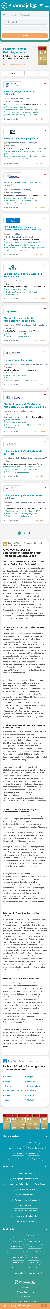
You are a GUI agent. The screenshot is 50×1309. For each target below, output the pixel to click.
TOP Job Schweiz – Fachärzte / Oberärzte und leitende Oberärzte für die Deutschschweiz (22, 228)
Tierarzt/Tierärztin (18, 360)
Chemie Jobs (17, 1153)
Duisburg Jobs (18, 1273)
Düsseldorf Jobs (34, 1246)
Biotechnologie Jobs (35, 1148)
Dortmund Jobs (15, 1252)
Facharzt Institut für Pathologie (19, 93)
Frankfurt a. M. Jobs (34, 1252)
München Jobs (34, 1241)
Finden (24, 35)
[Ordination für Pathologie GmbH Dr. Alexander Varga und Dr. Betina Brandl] (12, 444)
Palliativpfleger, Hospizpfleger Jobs (25, 1179)
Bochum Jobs (34, 1273)
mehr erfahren (41, 119)
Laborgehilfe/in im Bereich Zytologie (22, 452)
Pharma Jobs (34, 1153)
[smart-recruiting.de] (12, 220)
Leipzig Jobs (33, 1262)
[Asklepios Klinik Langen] (12, 267)
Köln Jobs (18, 1236)
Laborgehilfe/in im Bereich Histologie (22, 497)
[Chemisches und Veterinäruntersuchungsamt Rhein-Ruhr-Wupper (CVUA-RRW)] (12, 353)
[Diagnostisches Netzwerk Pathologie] (12, 131)
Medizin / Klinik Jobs (18, 1159)
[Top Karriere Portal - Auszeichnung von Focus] (25, 1121)
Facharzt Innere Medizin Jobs (17, 1184)
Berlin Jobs (32, 1236)
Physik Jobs (36, 1159)
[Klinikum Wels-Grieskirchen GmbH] (12, 397)
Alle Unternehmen (15, 1148)
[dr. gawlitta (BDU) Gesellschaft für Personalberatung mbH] (12, 311)
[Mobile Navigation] (47, 4)
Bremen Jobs (18, 1262)
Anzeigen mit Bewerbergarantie (25, 1301)
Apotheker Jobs (26, 1205)
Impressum (25, 1296)
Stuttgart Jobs (18, 1257)
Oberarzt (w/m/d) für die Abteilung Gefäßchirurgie (22, 275)
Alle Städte (33, 1143)
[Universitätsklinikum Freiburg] (12, 175)
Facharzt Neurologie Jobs (25, 1189)
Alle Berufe (18, 1143)
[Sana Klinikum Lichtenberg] (12, 84)
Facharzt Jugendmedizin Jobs (26, 1200)
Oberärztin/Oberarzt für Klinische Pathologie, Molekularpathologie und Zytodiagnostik (23, 405)
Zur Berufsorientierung (15, 64)
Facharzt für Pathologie (21, 138)
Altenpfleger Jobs (25, 1173)
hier (31, 1307)
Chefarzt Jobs (40, 1184)
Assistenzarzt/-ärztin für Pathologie (23, 184)
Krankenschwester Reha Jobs (26, 1211)
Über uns (25, 1287)
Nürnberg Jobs (33, 1268)
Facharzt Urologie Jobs (25, 1221)
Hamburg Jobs (17, 1241)
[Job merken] (45, 85)
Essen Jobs (34, 1257)
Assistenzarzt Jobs (26, 1195)
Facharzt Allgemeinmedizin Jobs (25, 1216)
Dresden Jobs (17, 1268)
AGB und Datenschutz (25, 1292)
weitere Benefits (23, 159)
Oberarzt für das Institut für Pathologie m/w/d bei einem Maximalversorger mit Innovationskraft (24, 319)
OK (44, 1306)
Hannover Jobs (16, 1246)
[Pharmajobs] (18, 5)
